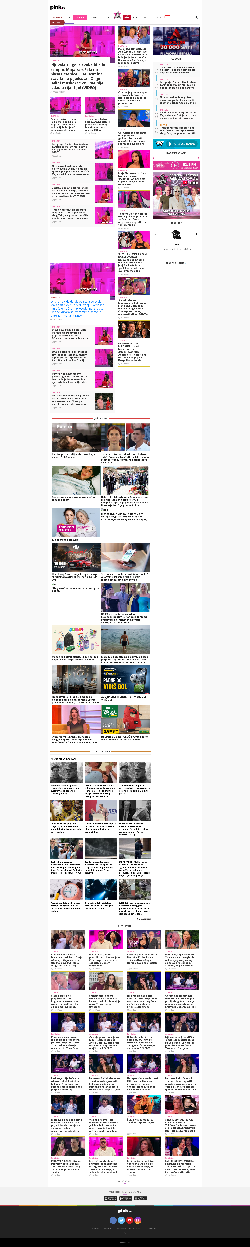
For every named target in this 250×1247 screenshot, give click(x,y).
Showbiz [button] (92, 17)
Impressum (121, 1229)
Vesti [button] (69, 17)
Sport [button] (136, 17)
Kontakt (96, 1229)
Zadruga (80, 17)
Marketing (108, 1229)
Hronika (105, 17)
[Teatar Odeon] (126, 17)
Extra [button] (158, 17)
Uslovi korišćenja (137, 1229)
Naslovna (57, 17)
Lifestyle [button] (147, 17)
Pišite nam (153, 1229)
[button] (155, 234)
